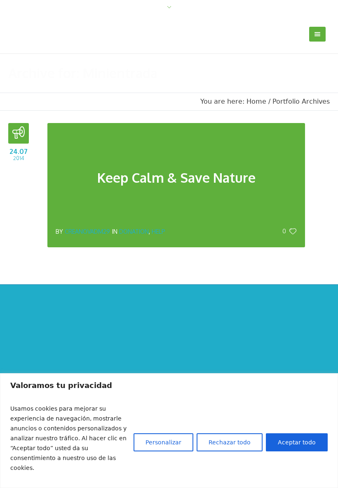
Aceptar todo (297, 442)
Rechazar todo (230, 442)
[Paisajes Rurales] (169, 356)
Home (256, 101)
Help (158, 231)
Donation (134, 231)
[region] (169, 430)
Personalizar (163, 442)
